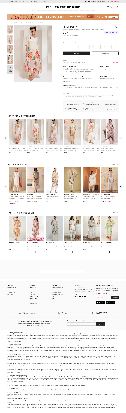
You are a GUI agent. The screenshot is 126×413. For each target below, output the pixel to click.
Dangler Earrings (75, 378)
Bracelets (23, 376)
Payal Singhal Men (108, 348)
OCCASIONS (32, 301)
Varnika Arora (36, 356)
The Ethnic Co (18, 347)
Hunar (78, 356)
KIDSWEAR (29, 1)
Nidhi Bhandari (52, 357)
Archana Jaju (61, 340)
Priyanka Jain (97, 338)
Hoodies (66, 369)
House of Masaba (11, 340)
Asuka (98, 345)
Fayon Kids (10, 394)
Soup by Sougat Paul (105, 338)
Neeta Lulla (20, 338)
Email (99, 293)
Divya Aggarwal (70, 338)
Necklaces (9, 376)
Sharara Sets (54, 363)
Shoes (9, 379)
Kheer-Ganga (10, 347)
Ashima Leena (114, 337)
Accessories (38, 370)
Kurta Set (44, 385)
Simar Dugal (42, 340)
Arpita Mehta (20, 340)
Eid (24, 400)
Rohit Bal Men (87, 345)
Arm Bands (77, 376)
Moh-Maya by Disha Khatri (25, 356)
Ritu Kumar (36, 337)
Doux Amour (38, 357)
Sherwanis (39, 363)
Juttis (21, 379)
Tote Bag (84, 379)
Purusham (24, 347)
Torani (37, 340)
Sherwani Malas (52, 370)
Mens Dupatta (26, 370)
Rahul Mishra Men (18, 350)
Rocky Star (77, 333)
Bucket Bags (72, 379)
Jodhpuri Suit (112, 369)
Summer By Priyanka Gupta (98, 333)
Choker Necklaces (102, 378)
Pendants (96, 376)
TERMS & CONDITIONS (57, 292)
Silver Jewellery (57, 378)
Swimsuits (15, 365)
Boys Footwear (76, 389)
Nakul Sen (71, 335)
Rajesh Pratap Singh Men (56, 345)
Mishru (66, 335)
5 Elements (59, 357)
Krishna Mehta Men (50, 347)
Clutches (31, 379)
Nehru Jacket (16, 369)
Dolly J (60, 333)
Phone (105, 293)
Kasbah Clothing (69, 348)
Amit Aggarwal (27, 338)
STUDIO (36, 1)
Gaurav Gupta (93, 337)
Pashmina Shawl (110, 379)
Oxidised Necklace (111, 378)
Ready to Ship (58, 365)
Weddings (68, 400)
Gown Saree (45, 365)
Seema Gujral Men (53, 350)
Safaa (66, 340)
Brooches (17, 372)
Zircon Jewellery (22, 378)
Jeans (100, 369)
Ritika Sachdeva (18, 359)
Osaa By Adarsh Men (86, 333)
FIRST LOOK (43, 1)
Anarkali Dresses (54, 385)
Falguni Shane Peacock (68, 333)
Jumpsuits (9, 365)
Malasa (48, 340)
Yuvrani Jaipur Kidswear (58, 394)
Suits (34, 369)
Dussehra (42, 400)
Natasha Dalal (17, 333)
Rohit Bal (42, 337)
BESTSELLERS (33, 287)
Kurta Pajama (105, 369)
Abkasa (24, 348)
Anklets (82, 376)
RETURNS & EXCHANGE (57, 290)
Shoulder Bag (90, 379)
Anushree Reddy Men (109, 347)
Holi (12, 400)
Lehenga (21, 385)
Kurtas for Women (31, 363)
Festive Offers (65, 365)
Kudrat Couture (77, 348)
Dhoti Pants (82, 363)
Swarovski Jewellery (12, 378)
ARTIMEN (19, 348)
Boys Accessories (85, 389)
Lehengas (9, 363)
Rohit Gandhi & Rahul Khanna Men (40, 350)
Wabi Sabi (94, 345)
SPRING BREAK (69, 350)
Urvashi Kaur (11, 341)
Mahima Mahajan (60, 335)
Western (68, 370)
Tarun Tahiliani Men (87, 347)
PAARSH (102, 348)
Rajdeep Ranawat (114, 335)
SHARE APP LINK (115, 297)
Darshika (37, 347)
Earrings (15, 376)
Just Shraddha (104, 356)
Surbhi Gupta (53, 340)
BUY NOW (76, 53)
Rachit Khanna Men (11, 348)
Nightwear (26, 365)
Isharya (17, 356)
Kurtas (30, 369)
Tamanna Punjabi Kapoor (104, 340)
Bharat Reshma (31, 347)
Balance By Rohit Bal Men (90, 350)
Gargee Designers (54, 348)
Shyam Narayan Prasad (79, 338)
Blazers (82, 369)
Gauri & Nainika (29, 335)
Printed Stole (20, 381)
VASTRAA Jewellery (68, 356)
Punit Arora (10, 350)
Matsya (33, 340)
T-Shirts (78, 369)
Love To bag (43, 356)
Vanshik (65, 345)
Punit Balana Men (68, 347)
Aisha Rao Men (29, 348)
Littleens (84, 394)
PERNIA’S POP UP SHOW (12, 290)
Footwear (9, 372)
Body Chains (71, 376)
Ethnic (63, 370)
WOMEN (10, 1)
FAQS (53, 296)
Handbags (36, 379)
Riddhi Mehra (22, 337)
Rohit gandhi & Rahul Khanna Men (75, 345)
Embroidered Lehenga (28, 385)
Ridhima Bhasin (29, 337)
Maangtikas (48, 376)
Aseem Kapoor (18, 341)
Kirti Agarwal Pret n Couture (108, 394)
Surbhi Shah (62, 338)
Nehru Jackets (31, 389)
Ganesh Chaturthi (49, 400)
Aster (75, 356)
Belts (17, 379)
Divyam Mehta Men (45, 345)
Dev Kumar (42, 347)
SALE (31, 292)
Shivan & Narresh (17, 335)
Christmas (62, 400)
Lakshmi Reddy (33, 394)
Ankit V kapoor (36, 345)
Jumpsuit (33, 370)
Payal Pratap (99, 335)
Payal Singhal (86, 337)
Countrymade (29, 345)
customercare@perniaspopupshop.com (85, 291)
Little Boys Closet (42, 394)
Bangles (31, 376)
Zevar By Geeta (84, 356)
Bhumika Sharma (46, 338)
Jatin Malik (100, 347)
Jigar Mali (80, 340)
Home (8, 22)
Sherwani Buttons (93, 369)
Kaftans (62, 363)
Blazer (57, 389)
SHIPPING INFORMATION (57, 287)
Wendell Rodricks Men (78, 350)
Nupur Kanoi (77, 335)
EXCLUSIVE (32, 290)
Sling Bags (57, 379)
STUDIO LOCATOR (11, 292)
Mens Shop (90, 370)
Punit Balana (106, 335)
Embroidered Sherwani (45, 389)
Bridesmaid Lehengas (74, 363)
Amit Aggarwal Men (77, 347)
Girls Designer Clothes (12, 385)
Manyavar (9, 335)
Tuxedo (9, 370)
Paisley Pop (109, 357)
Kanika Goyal (89, 338)
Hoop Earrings (93, 378)
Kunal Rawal (104, 345)
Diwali (8, 400)
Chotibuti (26, 394)
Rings (27, 376)
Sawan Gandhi (27, 340)
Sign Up (100, 324)
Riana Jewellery (15, 357)
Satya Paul (31, 333)
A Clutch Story (44, 357)
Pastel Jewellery (30, 378)
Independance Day (18, 400)
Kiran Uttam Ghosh (50, 335)
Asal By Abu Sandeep (54, 333)
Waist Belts (46, 379)
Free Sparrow (67, 394)
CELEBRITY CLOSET (34, 296)
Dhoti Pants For (67, 385)
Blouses (31, 365)
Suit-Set (87, 369)
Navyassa (49, 394)
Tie (13, 372)
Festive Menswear (98, 370)
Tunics (66, 363)
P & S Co (15, 394)
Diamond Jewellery (48, 378)
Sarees (24, 363)
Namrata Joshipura (36, 338)
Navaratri (37, 400)
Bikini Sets (103, 363)
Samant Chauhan (55, 338)
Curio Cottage (10, 356)
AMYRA (83, 357)
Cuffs (19, 376)
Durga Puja (56, 400)
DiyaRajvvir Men (45, 348)
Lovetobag (31, 357)
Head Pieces (64, 376)
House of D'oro (111, 356)
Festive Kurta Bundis (82, 370)
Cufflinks (59, 370)
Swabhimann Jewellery (94, 356)
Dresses (44, 363)
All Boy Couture (97, 394)
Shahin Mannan (114, 340)
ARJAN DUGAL (37, 348)
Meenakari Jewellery (103, 376)
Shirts (21, 369)
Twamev (110, 345)
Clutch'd (56, 356)
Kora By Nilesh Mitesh (12, 351)
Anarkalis (15, 363)
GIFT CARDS (32, 294)
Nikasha (9, 338)
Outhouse (61, 356)
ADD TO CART (105, 53)
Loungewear (45, 370)
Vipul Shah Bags (77, 357)
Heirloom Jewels (89, 376)
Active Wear (110, 370)
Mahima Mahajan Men (87, 348)
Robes (70, 369)
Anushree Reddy (44, 333)
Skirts (108, 363)
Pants (37, 369)
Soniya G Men (62, 350)
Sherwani (25, 369)
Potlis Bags (25, 379)
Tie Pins (51, 369)
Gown (48, 363)
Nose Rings (42, 376)
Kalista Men (61, 348)
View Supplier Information (106, 69)
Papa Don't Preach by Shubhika (88, 335)
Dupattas (21, 365)
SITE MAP (54, 298)
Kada (116, 378)
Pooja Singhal (24, 333)
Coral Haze (69, 357)
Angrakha (14, 370)
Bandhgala (19, 370)
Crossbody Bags (65, 379)
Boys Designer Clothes (12, 389)
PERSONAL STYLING (34, 298)
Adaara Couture (87, 340)
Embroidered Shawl (12, 381)
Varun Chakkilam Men (112, 350)
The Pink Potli (50, 356)
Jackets (112, 363)
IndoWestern (73, 370)
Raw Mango (10, 333)
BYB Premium (10, 395)
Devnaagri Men (59, 347)
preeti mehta (70, 27)
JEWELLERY (22, 1)
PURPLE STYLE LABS (11, 287)
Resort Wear (98, 363)
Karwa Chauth (75, 400)
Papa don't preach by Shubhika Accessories (96, 357)
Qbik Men (95, 347)
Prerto (24, 359)
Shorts (73, 369)
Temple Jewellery (39, 378)
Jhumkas (82, 378)
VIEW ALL (115, 116)
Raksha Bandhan (30, 400)
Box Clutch (102, 379)
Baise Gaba (108, 333)
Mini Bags (78, 379)
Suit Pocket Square (58, 369)
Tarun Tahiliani (78, 337)
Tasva (8, 345)
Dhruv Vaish (22, 345)
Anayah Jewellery (24, 357)
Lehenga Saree (37, 365)
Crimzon (28, 359)
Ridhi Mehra (114, 333)
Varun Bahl (14, 338)
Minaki (9, 357)
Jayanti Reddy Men (101, 350)
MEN (16, 1)
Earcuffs (59, 376)
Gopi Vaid (113, 338)
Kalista (43, 335)
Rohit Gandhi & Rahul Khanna (51, 337)
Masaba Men (96, 348)
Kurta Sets (20, 363)
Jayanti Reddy (37, 335)
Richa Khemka (71, 340)
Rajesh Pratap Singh (13, 337)
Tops (58, 363)
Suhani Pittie (10, 359)
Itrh (76, 340)
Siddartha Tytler (70, 337)
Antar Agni (37, 333)
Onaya (23, 335)
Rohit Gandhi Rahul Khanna (103, 337)
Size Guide (75, 42)
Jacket (53, 389)
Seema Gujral (62, 337)
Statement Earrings (66, 378)
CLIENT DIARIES (33, 303)
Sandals (14, 379)
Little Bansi (21, 394)
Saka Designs (90, 394)
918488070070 (115, 1)
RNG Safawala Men (27, 350)
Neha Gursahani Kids (77, 394)
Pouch (41, 379)
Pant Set (105, 370)
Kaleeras (54, 376)
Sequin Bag (96, 379)
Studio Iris (94, 340)
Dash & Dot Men (14, 345)
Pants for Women (90, 363)
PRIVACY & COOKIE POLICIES (58, 294)
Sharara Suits (38, 385)
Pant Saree (51, 365)
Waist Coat (46, 369)
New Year (81, 400)
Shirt (61, 389)
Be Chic (64, 357)
